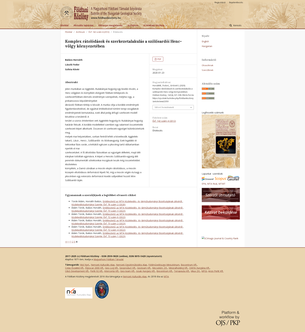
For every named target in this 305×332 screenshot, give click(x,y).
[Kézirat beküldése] (221, 218)
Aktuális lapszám (83, 25)
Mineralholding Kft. (178, 267)
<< (66, 241)
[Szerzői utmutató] (221, 201)
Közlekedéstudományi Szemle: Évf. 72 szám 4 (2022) (98, 229)
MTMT (221, 183)
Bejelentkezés (236, 2)
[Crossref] (208, 179)
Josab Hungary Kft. (145, 271)
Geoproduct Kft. (127, 267)
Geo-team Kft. (127, 271)
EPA (204, 183)
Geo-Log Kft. (111, 267)
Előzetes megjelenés (110, 25)
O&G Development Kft (76, 271)
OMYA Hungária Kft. (199, 267)
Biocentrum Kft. (189, 264)
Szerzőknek (207, 70)
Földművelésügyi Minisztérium (164, 264)
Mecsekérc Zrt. (159, 267)
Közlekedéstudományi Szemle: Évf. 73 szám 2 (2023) (98, 223)
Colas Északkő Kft (74, 267)
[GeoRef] (233, 179)
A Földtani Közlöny (154, 25)
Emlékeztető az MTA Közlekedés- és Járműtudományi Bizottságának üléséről (143, 201)
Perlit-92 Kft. (96, 271)
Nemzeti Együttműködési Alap (131, 264)
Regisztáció (220, 2)
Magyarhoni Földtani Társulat (108, 259)
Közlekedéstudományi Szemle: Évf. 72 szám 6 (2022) (98, 217)
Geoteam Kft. (144, 267)
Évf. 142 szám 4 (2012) (99, 31)
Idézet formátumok (164, 107)
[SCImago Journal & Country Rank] (220, 238)
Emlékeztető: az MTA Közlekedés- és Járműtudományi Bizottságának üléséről (143, 207)
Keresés (237, 25)
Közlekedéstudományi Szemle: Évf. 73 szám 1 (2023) (98, 236)
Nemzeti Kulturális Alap (103, 264)
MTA (166, 276)
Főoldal (64, 25)
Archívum (133, 25)
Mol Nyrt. (85, 264)
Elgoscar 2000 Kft (94, 267)
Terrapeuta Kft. (182, 271)
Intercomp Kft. (111, 271)
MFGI (204, 271)
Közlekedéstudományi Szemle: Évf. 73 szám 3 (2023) (98, 210)
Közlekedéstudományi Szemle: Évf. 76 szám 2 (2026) (98, 204)
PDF (159, 59)
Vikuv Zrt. (195, 271)
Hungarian (207, 46)
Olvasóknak (207, 65)
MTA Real (212, 183)
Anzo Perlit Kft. (216, 271)
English (205, 41)
